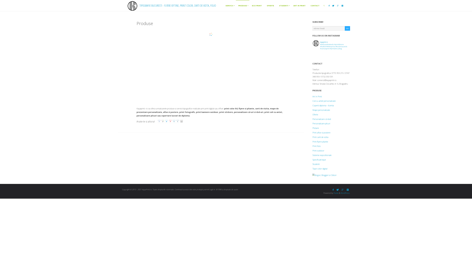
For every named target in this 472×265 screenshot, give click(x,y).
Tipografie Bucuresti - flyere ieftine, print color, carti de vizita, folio (177, 5)
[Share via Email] (181, 121)
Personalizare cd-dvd (321, 119)
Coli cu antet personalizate (324, 101)
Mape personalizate (321, 110)
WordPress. (345, 193)
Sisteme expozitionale (322, 155)
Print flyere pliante (320, 141)
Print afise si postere (321, 132)
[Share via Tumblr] (177, 121)
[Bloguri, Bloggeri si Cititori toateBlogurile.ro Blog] (324, 175)
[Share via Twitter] (166, 121)
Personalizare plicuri (321, 123)
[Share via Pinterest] (170, 121)
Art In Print (317, 96)
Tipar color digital (319, 168)
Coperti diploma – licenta (323, 105)
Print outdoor (318, 150)
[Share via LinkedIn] (174, 121)
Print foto (316, 146)
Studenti (316, 164)
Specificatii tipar (319, 159)
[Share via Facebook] (159, 121)
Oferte (315, 114)
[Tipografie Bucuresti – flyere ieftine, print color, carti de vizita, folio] (132, 5)
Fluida (335, 193)
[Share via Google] (162, 121)
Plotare (315, 128)
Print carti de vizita (320, 137)
